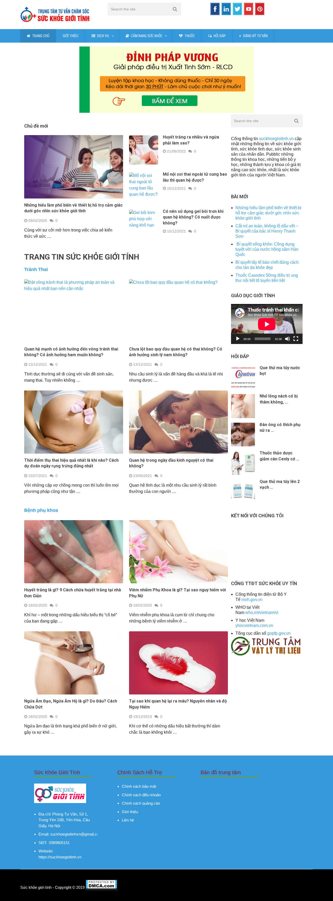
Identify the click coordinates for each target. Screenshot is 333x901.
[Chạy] (237, 338)
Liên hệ (128, 820)
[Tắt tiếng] (287, 338)
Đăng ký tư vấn (255, 36)
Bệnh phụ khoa (41, 510)
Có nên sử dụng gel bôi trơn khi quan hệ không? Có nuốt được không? (193, 217)
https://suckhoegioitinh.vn (60, 857)
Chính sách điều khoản (141, 795)
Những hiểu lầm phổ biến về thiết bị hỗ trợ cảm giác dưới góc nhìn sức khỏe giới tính (268, 213)
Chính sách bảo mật (139, 786)
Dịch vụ (102, 36)
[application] (267, 324)
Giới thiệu (70, 36)
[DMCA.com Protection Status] (101, 887)
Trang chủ (40, 36)
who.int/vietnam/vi (261, 612)
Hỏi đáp (219, 36)
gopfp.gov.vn (279, 633)
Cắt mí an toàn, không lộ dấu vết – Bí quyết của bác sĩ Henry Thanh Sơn (266, 231)
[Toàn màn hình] (295, 338)
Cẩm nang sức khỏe (146, 36)
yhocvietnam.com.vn (254, 625)
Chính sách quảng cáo (141, 803)
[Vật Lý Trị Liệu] (267, 654)
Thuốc (189, 36)
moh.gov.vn (251, 599)
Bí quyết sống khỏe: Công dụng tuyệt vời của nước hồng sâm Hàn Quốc (266, 249)
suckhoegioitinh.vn (276, 138)
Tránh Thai (36, 269)
